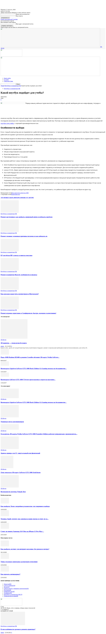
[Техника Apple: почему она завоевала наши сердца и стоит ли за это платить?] (5, 515)
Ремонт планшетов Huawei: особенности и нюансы (19, 275)
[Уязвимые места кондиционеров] (10, 417)
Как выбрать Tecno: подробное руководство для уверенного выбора (25, 506)
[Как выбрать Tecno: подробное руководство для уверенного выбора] (5, 503)
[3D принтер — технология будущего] (14, 338)
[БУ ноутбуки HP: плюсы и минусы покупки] (10, 250)
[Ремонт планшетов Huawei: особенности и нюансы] (10, 270)
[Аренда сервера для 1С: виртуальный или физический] (10, 448)
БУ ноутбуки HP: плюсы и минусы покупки (16, 255)
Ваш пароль (19, 16)
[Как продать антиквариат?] (5, 571)
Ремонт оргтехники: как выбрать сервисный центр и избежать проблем (26, 217)
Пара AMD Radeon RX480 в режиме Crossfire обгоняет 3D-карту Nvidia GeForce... (30, 357)
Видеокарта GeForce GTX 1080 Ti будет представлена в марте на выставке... (28, 379)
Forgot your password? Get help (9, 19)
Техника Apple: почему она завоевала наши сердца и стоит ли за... (25, 519)
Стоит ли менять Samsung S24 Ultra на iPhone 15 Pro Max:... (22, 531)
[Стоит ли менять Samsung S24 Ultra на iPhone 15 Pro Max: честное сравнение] (5, 528)
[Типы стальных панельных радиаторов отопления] (5, 558)
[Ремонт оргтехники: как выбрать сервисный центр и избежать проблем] (10, 212)
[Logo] (11, 56)
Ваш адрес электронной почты (24, 24)
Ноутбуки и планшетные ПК (13, 85)
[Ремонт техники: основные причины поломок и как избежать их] (10, 231)
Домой (2, 85)
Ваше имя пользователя (22, 14)
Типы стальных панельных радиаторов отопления (19, 562)
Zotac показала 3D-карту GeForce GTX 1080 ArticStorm (20, 472)
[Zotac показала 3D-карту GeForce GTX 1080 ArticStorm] (7, 467)
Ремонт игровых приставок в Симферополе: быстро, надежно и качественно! (28, 313)
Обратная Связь (8, 81)
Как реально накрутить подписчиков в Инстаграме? (20, 294)
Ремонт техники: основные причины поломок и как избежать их (24, 236)
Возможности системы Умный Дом (13, 492)
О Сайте (6, 79)
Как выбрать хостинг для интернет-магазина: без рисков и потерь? (25, 549)
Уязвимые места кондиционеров (12, 422)
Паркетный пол (15, 194)
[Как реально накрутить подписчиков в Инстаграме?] (10, 289)
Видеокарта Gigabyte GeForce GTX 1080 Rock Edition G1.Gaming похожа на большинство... (34, 368)
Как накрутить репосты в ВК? (20, 193)
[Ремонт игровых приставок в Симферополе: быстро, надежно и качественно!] (10, 308)
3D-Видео (3, 339)
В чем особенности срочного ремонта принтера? (18, 629)
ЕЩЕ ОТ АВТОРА (28, 197)
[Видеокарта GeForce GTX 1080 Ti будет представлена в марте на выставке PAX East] (5, 376)
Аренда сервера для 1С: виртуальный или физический (20, 453)
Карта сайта (7, 78)
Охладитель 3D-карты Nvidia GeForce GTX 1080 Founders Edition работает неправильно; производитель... (39, 434)
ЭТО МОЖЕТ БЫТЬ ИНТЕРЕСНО (11, 197)
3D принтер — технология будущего (14, 343)
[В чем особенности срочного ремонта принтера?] (13, 624)
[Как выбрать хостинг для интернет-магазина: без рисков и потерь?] (5, 546)
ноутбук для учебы (7, 123)
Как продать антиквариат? (10, 574)
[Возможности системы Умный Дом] (10, 487)
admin (2, 346)
